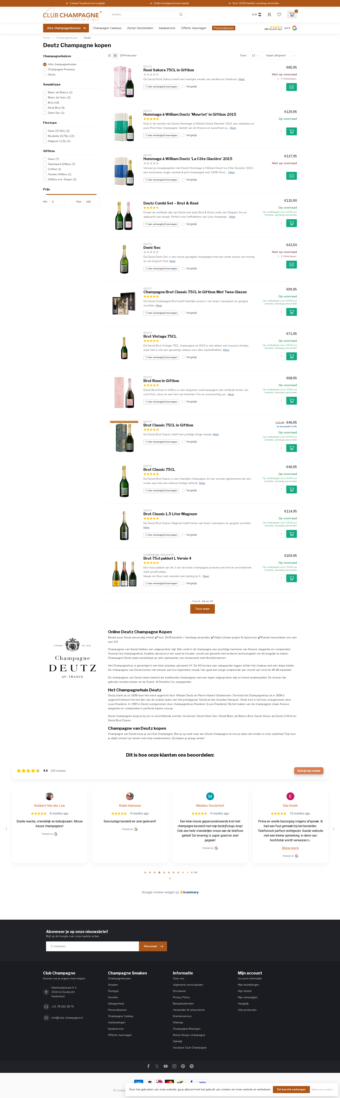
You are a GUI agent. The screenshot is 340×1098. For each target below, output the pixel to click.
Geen (53, 159)
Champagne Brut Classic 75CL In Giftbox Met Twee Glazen (195, 292)
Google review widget (158, 892)
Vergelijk (191, 86)
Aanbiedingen (116, 1022)
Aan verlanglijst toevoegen (162, 86)
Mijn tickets (245, 991)
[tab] (145, 872)
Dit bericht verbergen (291, 1089)
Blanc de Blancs (60, 92)
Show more (290, 848)
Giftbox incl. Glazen (62, 179)
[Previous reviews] (6, 829)
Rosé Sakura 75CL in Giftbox (168, 70)
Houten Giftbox (59, 174)
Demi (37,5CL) (58, 130)
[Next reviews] (333, 829)
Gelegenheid (116, 1003)
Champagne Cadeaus (107, 28)
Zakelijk (177, 1041)
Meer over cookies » (323, 1089)
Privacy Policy (181, 997)
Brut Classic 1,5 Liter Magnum (170, 514)
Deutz (87, 38)
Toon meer (202, 609)
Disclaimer (179, 991)
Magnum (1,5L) (59, 141)
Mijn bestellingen (248, 985)
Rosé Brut (56, 107)
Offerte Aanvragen (193, 28)
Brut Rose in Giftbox (161, 381)
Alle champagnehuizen (62, 64)
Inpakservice (167, 28)
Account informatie (250, 978)
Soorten (113, 997)
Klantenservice (182, 1016)
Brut (53, 102)
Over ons (178, 978)
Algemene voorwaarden (188, 985)
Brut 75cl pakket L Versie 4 (167, 558)
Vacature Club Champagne (190, 1047)
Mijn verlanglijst (247, 997)
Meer (241, 79)
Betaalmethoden (183, 1003)
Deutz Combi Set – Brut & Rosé (171, 203)
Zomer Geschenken (140, 28)
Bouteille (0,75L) (61, 136)
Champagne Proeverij (61, 69)
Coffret (54, 169)
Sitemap (178, 1022)
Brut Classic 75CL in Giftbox (168, 425)
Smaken (113, 985)
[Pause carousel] (170, 878)
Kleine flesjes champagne (189, 1035)
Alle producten (247, 1010)
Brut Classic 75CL (159, 469)
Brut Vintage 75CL (160, 336)
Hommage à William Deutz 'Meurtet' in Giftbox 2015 (189, 114)
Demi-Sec (56, 112)
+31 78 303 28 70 (62, 1006)
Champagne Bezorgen (186, 1029)
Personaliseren (224, 28)
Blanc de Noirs (59, 97)
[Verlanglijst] (279, 14)
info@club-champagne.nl (67, 1018)
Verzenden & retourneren (189, 1010)
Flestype (113, 991)
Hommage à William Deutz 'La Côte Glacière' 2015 (187, 159)
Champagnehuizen (67, 38)
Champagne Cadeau (120, 1016)
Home (46, 38)
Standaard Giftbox (61, 164)
